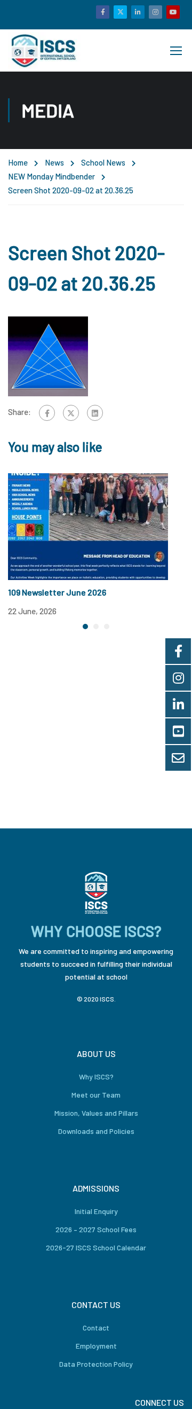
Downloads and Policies (96, 1131)
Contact (96, 1327)
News (54, 162)
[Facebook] (47, 413)
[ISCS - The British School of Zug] (44, 50)
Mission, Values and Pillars (96, 1112)
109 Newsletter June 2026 (57, 592)
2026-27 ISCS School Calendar (96, 1247)
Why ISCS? (96, 1076)
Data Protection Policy (96, 1363)
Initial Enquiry (96, 1211)
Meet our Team (96, 1094)
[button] (85, 626)
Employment (96, 1345)
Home (18, 162)
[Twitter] (71, 413)
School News (103, 162)
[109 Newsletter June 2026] (88, 525)
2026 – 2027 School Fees (96, 1229)
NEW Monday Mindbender (51, 176)
